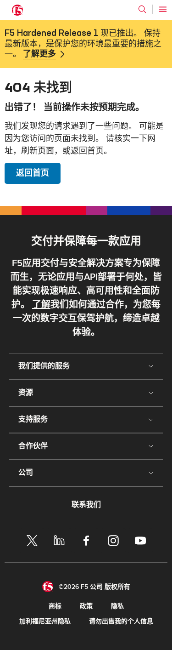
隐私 (117, 606)
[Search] (142, 9)
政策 (86, 606)
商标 (55, 606)
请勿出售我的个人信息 (121, 621)
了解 (41, 304)
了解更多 (39, 54)
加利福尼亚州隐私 (45, 621)
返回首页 (32, 173)
